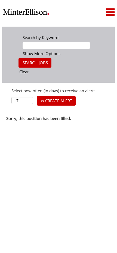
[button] (102, 12)
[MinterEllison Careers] (26, 12)
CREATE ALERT (58, 100)
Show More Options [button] (41, 53)
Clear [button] (24, 71)
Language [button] (69, 7)
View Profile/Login (73, 16)
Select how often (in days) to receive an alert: (53, 90)
